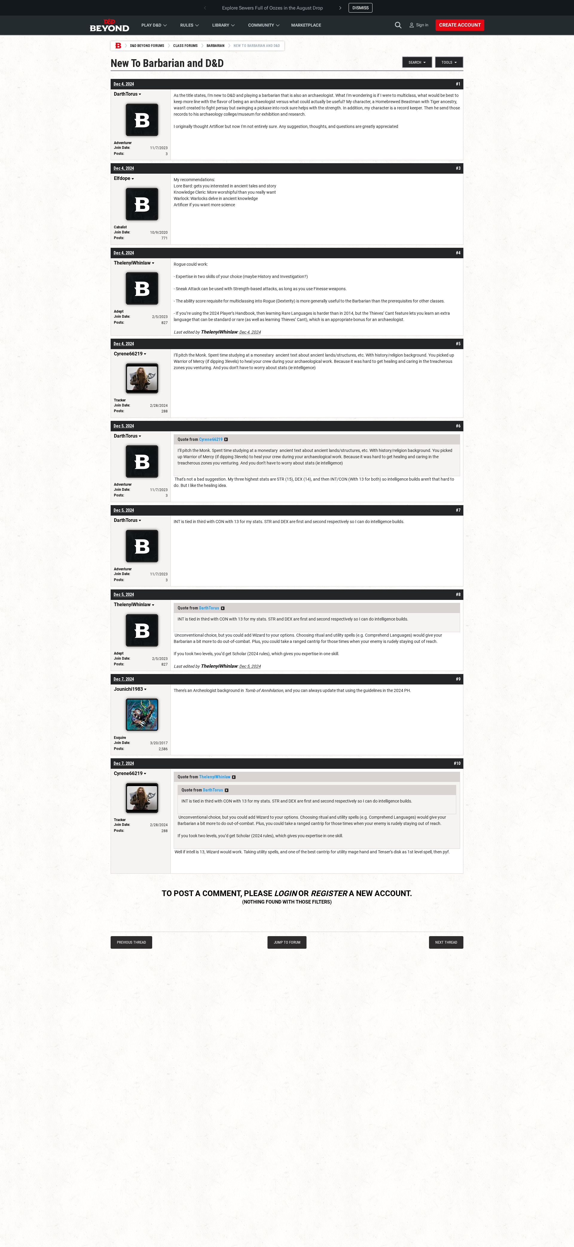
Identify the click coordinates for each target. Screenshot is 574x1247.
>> (226, 439)
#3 (458, 168)
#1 (458, 84)
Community (261, 25)
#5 (458, 343)
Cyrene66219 (210, 439)
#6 (458, 426)
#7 (458, 510)
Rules (186, 25)
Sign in (422, 24)
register (329, 893)
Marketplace (306, 25)
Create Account (460, 25)
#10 (457, 763)
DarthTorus (209, 608)
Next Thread (446, 942)
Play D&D (151, 25)
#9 (458, 679)
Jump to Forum (287, 942)
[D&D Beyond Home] (109, 25)
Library (220, 25)
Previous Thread (131, 942)
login (285, 893)
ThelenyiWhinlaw (214, 776)
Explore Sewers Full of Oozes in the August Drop (272, 8)
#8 (458, 594)
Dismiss (360, 7)
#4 (458, 252)
